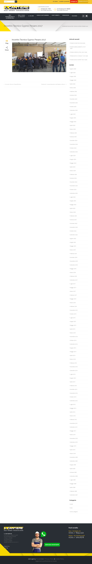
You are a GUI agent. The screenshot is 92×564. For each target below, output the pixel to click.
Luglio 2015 (72, 317)
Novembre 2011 (74, 423)
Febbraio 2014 (73, 363)
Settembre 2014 (74, 344)
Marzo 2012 (73, 415)
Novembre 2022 (74, 227)
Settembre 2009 (74, 461)
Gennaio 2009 (73, 472)
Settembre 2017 (74, 280)
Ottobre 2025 (73, 106)
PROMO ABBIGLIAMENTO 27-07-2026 (78, 47)
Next (68, 57)
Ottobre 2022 (73, 231)
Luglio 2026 (72, 72)
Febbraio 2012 (73, 419)
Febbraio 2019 (73, 253)
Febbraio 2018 (73, 276)
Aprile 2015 (72, 329)
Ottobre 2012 (73, 397)
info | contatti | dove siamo (46, 10)
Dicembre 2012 (73, 389)
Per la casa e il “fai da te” (21, 16)
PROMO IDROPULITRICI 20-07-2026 (78, 52)
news (71, 508)
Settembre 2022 (74, 234)
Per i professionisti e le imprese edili (10, 17)
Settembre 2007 (74, 495)
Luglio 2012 (72, 404)
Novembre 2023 (74, 185)
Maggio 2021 (73, 246)
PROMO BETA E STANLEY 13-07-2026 (79, 56)
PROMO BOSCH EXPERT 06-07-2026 (78, 59)
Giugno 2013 (73, 378)
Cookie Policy (59, 559)
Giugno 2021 (73, 242)
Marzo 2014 (73, 359)
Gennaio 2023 (73, 219)
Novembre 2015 (74, 310)
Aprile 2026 (72, 84)
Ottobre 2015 (73, 314)
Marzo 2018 (73, 272)
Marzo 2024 (73, 170)
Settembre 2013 (74, 370)
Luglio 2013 (72, 374)
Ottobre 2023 (73, 189)
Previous (10, 57)
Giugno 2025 (73, 118)
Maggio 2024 (73, 163)
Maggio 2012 (73, 408)
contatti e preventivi (64, 1)
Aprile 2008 (72, 487)
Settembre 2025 (74, 110)
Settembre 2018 (74, 265)
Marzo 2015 (73, 333)
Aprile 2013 (72, 381)
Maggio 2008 (73, 483)
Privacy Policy (49, 559)
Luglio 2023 (72, 197)
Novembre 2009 (74, 457)
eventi (71, 504)
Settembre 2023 (74, 193)
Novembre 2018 (74, 261)
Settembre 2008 (74, 476)
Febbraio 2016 (73, 306)
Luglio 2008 (72, 480)
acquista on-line (82, 1)
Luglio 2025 (72, 114)
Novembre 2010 (74, 438)
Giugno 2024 (73, 159)
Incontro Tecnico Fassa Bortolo (13, 84)
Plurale (40, 559)
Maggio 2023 (73, 204)
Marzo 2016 (73, 302)
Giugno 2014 (73, 348)
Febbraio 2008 (73, 491)
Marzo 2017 (73, 291)
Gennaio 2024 (73, 178)
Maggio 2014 (73, 351)
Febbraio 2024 (73, 174)
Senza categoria (74, 511)
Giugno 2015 (73, 321)
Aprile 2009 (72, 468)
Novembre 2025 (74, 102)
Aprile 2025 (72, 125)
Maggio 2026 (73, 80)
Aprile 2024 (72, 167)
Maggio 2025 (73, 121)
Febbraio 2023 (73, 216)
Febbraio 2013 (73, 385)
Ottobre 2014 (73, 340)
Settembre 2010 (74, 442)
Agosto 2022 (73, 238)
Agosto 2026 (73, 69)
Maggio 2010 (73, 446)
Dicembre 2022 (73, 223)
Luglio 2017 (72, 283)
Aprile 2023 (72, 208)
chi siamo (55, 1)
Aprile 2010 (72, 449)
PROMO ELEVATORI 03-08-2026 (77, 43)
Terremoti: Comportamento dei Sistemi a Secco (53, 84)
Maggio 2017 (73, 287)
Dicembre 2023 (73, 182)
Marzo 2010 (73, 453)
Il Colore (31, 15)
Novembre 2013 (74, 366)
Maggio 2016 (73, 299)
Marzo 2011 (73, 434)
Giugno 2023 (73, 200)
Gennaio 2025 (73, 136)
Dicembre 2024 (73, 140)
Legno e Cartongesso (43, 15)
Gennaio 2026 (73, 95)
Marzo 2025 (73, 129)
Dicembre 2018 (73, 257)
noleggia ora (74, 1)
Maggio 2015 (73, 325)
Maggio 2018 (73, 268)
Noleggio (74, 15)
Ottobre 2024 (73, 148)
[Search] (16, 2)
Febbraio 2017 (73, 295)
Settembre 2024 (74, 151)
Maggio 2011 (73, 431)
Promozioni (65, 15)
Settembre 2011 (74, 427)
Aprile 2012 (72, 412)
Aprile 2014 (72, 355)
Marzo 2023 (73, 212)
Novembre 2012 (74, 393)
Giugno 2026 (73, 76)
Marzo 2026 (73, 87)
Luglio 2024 (72, 155)
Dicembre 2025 (73, 99)
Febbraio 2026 (73, 91)
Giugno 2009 (73, 464)
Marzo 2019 (73, 250)
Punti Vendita (55, 15)
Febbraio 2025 (73, 133)
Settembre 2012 (74, 400)
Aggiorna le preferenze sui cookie (46, 561)
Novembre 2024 (74, 144)
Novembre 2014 (74, 336)
